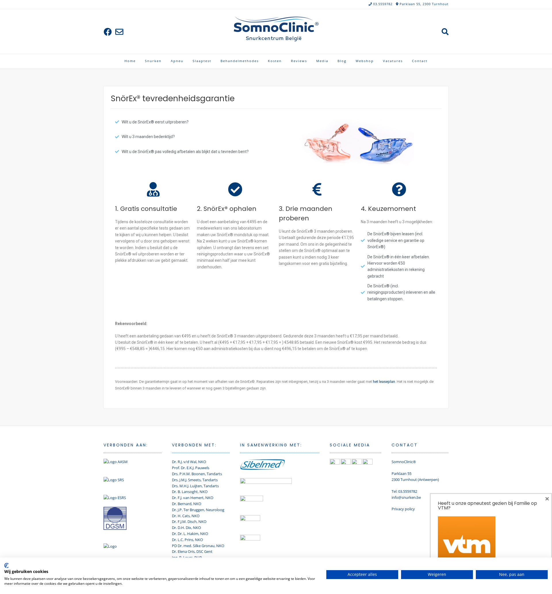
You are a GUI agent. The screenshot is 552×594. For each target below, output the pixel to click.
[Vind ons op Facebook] (108, 32)
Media (322, 61)
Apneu (177, 61)
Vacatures (393, 61)
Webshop (365, 61)
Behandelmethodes (240, 61)
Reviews (299, 61)
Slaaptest (202, 61)
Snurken (153, 61)
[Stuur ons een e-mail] (119, 32)
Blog (342, 61)
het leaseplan (384, 381)
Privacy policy (403, 508)
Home (130, 61)
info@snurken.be (406, 497)
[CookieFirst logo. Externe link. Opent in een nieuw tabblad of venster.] (6, 565)
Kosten (275, 61)
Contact (420, 61)
